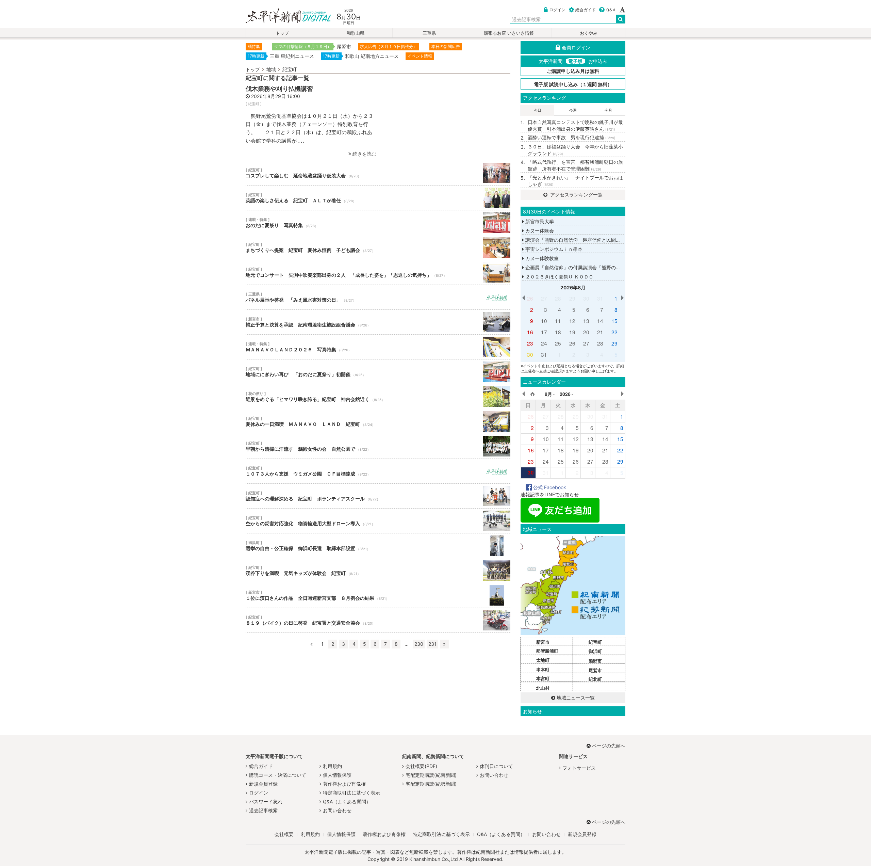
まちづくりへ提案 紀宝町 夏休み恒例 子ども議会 (378, 247)
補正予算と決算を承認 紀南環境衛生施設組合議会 (378, 322)
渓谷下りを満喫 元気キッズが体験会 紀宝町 (378, 570)
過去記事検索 (263, 810)
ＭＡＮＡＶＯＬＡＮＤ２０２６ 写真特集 (378, 347)
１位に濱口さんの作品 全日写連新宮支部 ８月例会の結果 (378, 595)
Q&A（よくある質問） (347, 801)
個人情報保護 (337, 775)
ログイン (557, 9)
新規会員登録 (263, 784)
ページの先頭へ (608, 746)
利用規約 (332, 766)
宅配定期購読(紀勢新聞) (431, 784)
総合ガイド (585, 9)
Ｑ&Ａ (611, 9)
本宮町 (542, 678)
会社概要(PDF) (421, 766)
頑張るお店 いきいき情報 (509, 33)
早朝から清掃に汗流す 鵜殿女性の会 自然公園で (378, 446)
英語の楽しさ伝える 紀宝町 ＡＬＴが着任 (378, 198)
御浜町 (595, 651)
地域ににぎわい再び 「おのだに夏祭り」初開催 (378, 371)
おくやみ (588, 33)
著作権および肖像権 (344, 784)
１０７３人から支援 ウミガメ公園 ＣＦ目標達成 (378, 471)
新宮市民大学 (539, 221)
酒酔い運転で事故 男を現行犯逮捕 (571, 137)
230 (418, 644)
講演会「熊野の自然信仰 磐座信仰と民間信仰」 (577, 240)
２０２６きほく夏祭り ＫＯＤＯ (558, 276)
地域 (271, 69)
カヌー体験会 (539, 231)
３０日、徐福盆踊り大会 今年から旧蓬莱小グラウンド (575, 150)
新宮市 (542, 642)
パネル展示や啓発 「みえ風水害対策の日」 (378, 297)
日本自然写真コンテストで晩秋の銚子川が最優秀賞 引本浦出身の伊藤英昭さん (575, 125)
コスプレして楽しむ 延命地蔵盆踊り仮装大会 (378, 173)
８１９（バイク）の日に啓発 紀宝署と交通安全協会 (378, 620)
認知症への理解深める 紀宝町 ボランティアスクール (378, 496)
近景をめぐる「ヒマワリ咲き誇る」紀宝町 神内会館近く (378, 396)
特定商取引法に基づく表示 (351, 793)
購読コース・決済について (277, 775)
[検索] (620, 19)
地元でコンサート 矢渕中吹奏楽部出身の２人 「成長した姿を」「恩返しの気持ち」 (378, 272)
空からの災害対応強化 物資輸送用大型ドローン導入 (378, 521)
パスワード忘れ (265, 801)
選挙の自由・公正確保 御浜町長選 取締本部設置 (378, 545)
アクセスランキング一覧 (576, 194)
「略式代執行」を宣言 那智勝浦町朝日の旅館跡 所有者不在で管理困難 (575, 165)
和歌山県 (355, 33)
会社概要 (284, 834)
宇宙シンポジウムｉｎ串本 (553, 249)
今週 (573, 110)
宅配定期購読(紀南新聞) (431, 775)
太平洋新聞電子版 (283, 17)
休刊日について (496, 766)
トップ (282, 33)
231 (432, 644)
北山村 (542, 688)
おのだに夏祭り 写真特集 (378, 222)
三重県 (429, 33)
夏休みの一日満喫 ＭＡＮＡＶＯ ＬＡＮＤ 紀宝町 (378, 421)
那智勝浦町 (547, 651)
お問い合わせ (337, 810)
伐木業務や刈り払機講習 (279, 88)
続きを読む (363, 154)
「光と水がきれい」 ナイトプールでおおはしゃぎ (575, 181)
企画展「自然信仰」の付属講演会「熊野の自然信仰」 (582, 267)
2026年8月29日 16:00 (275, 96)
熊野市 (595, 660)
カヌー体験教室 (541, 258)
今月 (608, 110)
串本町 (542, 669)
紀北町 (595, 679)
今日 (537, 110)
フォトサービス (579, 768)
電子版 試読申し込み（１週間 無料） (573, 84)
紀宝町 (595, 642)
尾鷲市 (595, 670)
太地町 (542, 660)
